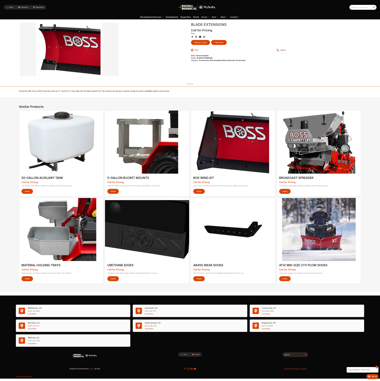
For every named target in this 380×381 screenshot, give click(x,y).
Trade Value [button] (218, 42)
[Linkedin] (191, 368)
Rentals (196, 17)
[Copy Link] (204, 37)
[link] (38, 7)
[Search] (305, 355)
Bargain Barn (185, 17)
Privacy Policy (288, 369)
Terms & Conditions (300, 369)
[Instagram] (188, 368)
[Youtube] (195, 368)
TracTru (91, 369)
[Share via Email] (200, 37)
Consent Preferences (24, 377)
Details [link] (27, 191)
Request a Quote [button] (200, 42)
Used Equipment (172, 17)
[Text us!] (372, 376)
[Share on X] (196, 37)
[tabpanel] (104, 50)
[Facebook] (185, 368)
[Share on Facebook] (192, 37)
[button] (10, 7)
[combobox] (363, 7)
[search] (374, 7)
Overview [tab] (190, 84)
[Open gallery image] (69, 49)
